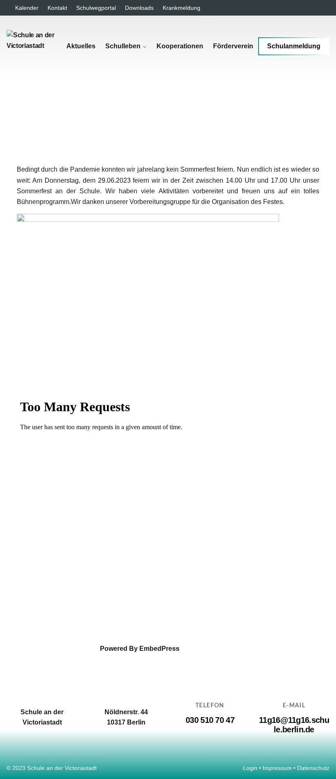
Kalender (27, 8)
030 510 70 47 (210, 720)
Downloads (139, 8)
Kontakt (57, 8)
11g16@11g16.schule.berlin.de (294, 725)
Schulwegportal (96, 8)
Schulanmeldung (293, 46)
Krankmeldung (181, 8)
